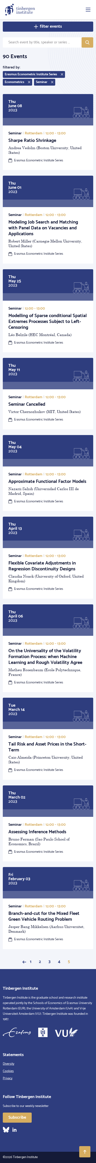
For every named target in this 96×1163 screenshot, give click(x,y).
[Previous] (24, 962)
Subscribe (17, 1117)
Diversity (8, 1064)
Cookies (8, 1071)
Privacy (7, 1078)
